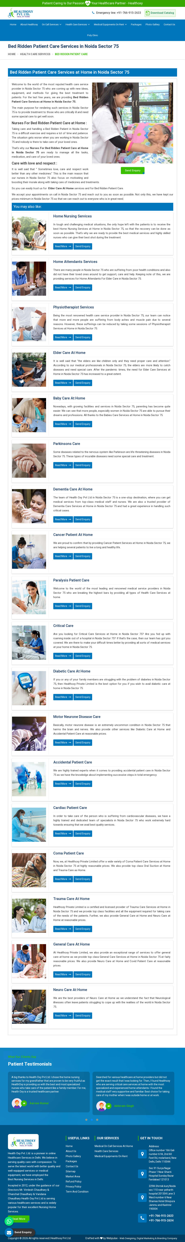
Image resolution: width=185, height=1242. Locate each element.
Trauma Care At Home (71, 899)
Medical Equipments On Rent (109, 24)
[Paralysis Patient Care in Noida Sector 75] (29, 597)
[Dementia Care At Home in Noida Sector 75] (29, 506)
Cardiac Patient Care (70, 808)
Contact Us (169, 24)
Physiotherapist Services (73, 307)
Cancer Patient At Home (73, 535)
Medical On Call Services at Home (114, 1146)
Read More (61, 246)
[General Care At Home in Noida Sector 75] (29, 961)
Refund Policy (73, 1181)
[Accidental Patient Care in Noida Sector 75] (29, 779)
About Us (71, 1151)
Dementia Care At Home (72, 489)
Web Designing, (128, 1238)
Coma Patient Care (68, 853)
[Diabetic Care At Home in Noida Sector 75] (29, 688)
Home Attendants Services (75, 262)
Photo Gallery (153, 24)
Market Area (73, 1176)
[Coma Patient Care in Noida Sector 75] (29, 870)
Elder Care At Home (69, 353)
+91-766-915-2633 (118, 12)
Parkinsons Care (66, 444)
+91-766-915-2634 (161, 1220)
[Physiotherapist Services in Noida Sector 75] (29, 324)
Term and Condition (77, 1191)
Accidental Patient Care (72, 762)
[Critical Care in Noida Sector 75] (29, 643)
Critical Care (63, 626)
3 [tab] (97, 1120)
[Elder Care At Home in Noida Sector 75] (29, 370)
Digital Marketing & (147, 1238)
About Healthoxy (29, 24)
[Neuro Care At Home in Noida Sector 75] (29, 1007)
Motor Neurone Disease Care (76, 717)
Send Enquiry (82, 246)
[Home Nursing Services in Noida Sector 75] (29, 233)
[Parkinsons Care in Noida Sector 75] (29, 461)
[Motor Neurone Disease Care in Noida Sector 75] (29, 734)
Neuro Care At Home (70, 990)
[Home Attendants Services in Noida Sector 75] (29, 279)
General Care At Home (71, 944)
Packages (136, 24)
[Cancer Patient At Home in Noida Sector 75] (29, 552)
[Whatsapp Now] (9, 1221)
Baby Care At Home (69, 398)
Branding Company (167, 1238)
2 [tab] (92, 1120)
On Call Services (50, 24)
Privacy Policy (73, 1186)
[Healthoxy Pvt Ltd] (20, 12)
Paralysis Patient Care (71, 580)
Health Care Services (76, 24)
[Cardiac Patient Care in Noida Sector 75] (29, 825)
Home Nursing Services (72, 216)
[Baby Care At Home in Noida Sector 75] (29, 415)
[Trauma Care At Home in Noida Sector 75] (29, 916)
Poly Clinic (92, 35)
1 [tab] (86, 1120)
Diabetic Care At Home (71, 671)
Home (13, 24)
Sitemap (71, 1171)
